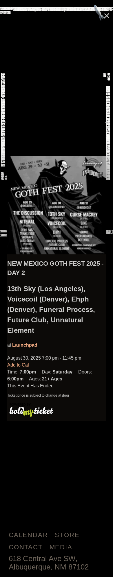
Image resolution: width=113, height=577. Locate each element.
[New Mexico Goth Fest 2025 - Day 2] (56, 205)
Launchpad (24, 345)
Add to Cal (18, 365)
